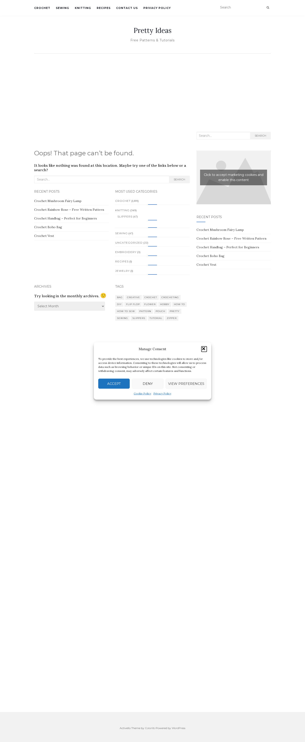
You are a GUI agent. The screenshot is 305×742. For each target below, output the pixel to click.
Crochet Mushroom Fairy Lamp (57, 201)
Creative (133, 297)
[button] (204, 349)
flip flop (133, 304)
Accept (114, 384)
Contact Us (127, 8)
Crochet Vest (44, 236)
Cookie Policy (142, 393)
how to (179, 304)
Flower (150, 304)
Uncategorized (129, 242)
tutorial (156, 318)
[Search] (268, 7)
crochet (150, 297)
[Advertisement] (152, 89)
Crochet (42, 8)
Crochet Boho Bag (48, 227)
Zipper (172, 318)
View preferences (186, 384)
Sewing (62, 8)
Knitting (83, 8)
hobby (164, 304)
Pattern (145, 311)
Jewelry (122, 270)
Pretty (175, 311)
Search (179, 179)
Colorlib (150, 728)
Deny (148, 384)
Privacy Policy (162, 393)
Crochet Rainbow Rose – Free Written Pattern (69, 210)
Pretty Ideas (152, 30)
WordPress (178, 728)
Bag (120, 297)
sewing (122, 318)
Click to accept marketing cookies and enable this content (233, 177)
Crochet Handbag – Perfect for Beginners (65, 218)
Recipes (104, 8)
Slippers (124, 216)
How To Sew (126, 311)
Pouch (160, 311)
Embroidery (125, 252)
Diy (119, 304)
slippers (138, 318)
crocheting (170, 297)
